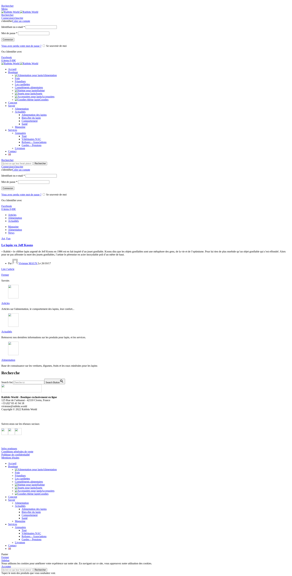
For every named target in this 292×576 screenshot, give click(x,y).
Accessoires (48, 96)
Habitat (41, 90)
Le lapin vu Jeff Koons (17, 245)
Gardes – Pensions (31, 145)
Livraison (20, 148)
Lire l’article (7, 269)
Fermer (5, 274)
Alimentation (50, 75)
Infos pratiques (9, 448)
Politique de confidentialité (15, 454)
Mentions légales (10, 457)
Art (3, 238)
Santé (25, 123)
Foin (17, 78)
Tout (24, 136)
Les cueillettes (22, 84)
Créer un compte (21, 21)
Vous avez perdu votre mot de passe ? (21, 45)
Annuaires (20, 133)
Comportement (30, 120)
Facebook (6, 57)
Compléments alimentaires (29, 87)
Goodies (44, 99)
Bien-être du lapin (31, 117)
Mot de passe (9, 33)
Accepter (6, 566)
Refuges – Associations (34, 142)
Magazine (20, 127)
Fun (8, 238)
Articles (5, 303)
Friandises (20, 81)
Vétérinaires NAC (31, 139)
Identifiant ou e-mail (13, 27)
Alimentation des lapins (34, 114)
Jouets (39, 93)
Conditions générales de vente (17, 451)
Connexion (8, 39)
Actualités (20, 111)
